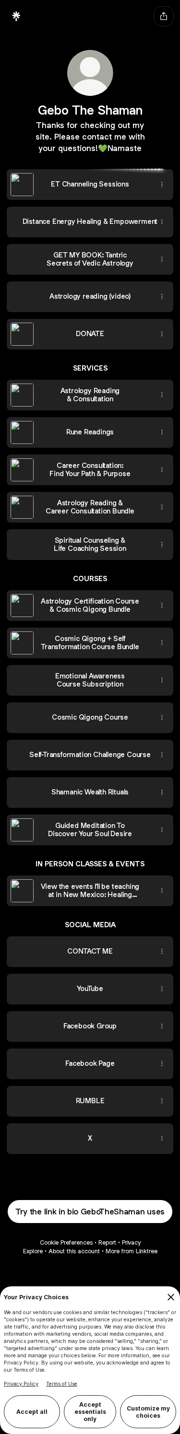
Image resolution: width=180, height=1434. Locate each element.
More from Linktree (131, 1251)
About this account (74, 1251)
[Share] (162, 184)
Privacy (131, 1242)
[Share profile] (163, 16)
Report (107, 1242)
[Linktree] (16, 16)
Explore (33, 1251)
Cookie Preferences (66, 1242)
